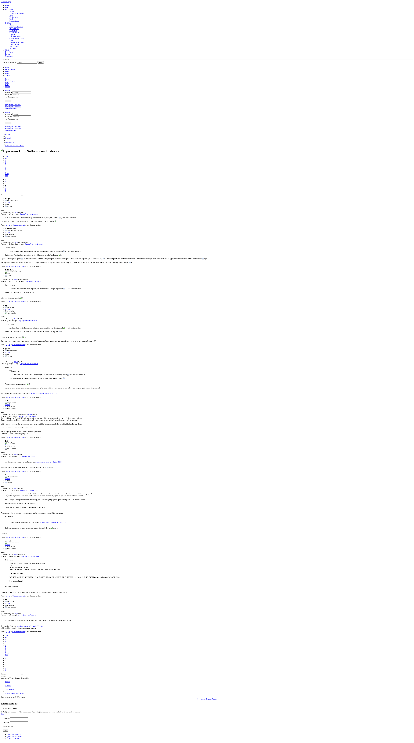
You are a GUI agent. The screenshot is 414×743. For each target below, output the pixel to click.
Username (9, 92)
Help (7, 73)
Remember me (13, 97)
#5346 (30, 414)
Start (6, 156)
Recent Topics (10, 69)
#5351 (16, 488)
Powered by (202, 699)
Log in (8, 101)
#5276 (16, 212)
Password (8, 95)
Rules (7, 71)
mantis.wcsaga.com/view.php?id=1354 (44, 393)
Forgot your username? (13, 107)
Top (2, 714)
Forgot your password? (13, 105)
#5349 (16, 454)
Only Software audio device (29, 214)
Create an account (11, 109)
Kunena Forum (211, 699)
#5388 (16, 554)
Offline (7, 202)
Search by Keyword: (10, 62)
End (6, 176)
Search (7, 75)
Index (7, 67)
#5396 (16, 613)
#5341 (16, 362)
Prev (6, 158)
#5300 (16, 242)
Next (7, 174)
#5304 (16, 279)
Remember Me (8, 726)
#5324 (16, 319)
